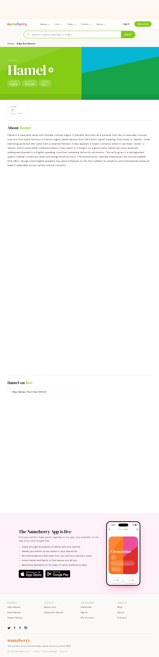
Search (128, 34)
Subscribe (143, 24)
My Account (87, 617)
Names (43, 24)
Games (99, 24)
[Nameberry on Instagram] (25, 628)
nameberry (18, 640)
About (120, 612)
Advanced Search (53, 612)
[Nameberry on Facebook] (14, 628)
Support (64, 651)
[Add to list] (50, 69)
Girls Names (13, 607)
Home (10, 43)
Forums (85, 24)
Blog (119, 607)
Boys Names (14, 612)
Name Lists (50, 607)
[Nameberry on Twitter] (9, 628)
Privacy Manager (49, 651)
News (70, 24)
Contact (122, 617)
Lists (57, 24)
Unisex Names (15, 617)
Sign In (126, 24)
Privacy (36, 651)
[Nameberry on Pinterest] (20, 628)
